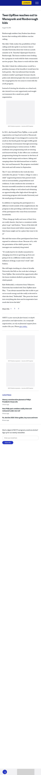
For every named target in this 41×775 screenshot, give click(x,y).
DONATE (27, 3)
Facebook (11, 308)
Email (18, 308)
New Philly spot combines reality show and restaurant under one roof (17, 409)
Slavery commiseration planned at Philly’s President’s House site (16, 400)
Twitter (15, 308)
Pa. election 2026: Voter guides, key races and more (20, 417)
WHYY (7, 3)
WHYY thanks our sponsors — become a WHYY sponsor (20, 126)
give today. (23, 326)
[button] (5, 772)
